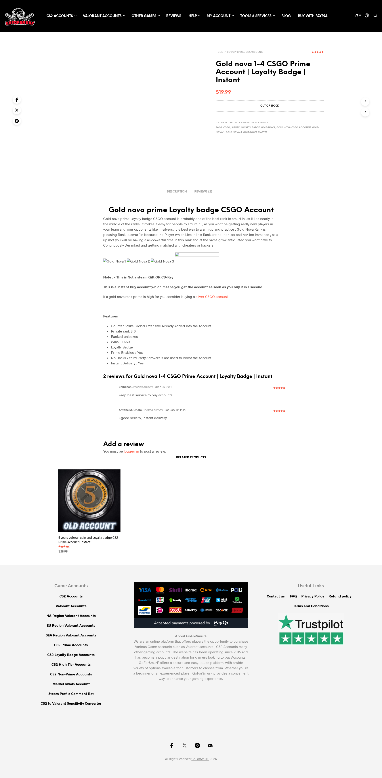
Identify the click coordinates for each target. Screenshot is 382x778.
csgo (226, 127)
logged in (131, 451)
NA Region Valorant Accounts (71, 615)
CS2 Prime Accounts (71, 645)
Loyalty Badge (250, 127)
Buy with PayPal (312, 16)
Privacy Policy (312, 596)
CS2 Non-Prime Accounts (71, 674)
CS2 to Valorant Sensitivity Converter (71, 703)
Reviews (173, 16)
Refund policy (340, 596)
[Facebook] (17, 99)
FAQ (293, 596)
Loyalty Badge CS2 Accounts (245, 52)
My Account (218, 16)
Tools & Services (255, 16)
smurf (235, 127)
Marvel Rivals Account (71, 684)
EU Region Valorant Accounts (71, 625)
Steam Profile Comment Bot (71, 693)
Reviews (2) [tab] (203, 191)
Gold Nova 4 (234, 132)
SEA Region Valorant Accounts (71, 635)
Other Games (144, 16)
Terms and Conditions (311, 606)
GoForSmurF (200, 759)
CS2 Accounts (59, 16)
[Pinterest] (17, 121)
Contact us (276, 596)
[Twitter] (17, 110)
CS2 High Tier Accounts (71, 664)
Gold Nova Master (255, 132)
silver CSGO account (212, 296)
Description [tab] (177, 191)
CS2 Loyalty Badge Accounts (71, 654)
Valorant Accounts (102, 16)
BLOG (286, 16)
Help (193, 16)
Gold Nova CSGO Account (294, 127)
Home (219, 52)
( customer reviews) (318, 53)
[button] (357, 15)
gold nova (268, 127)
